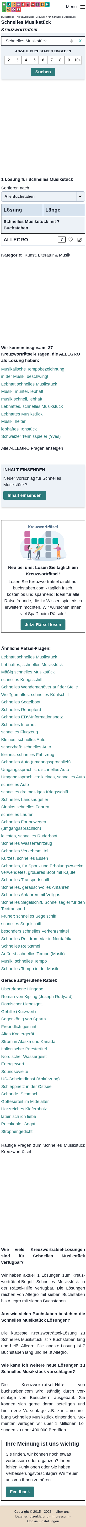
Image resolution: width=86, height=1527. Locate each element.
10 (76, 60)
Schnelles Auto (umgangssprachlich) (36, 762)
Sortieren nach (15, 188)
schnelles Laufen (17, 814)
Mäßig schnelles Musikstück (28, 672)
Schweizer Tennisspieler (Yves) (31, 436)
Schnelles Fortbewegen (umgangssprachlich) (23, 825)
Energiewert (12, 1064)
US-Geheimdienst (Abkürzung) (30, 1079)
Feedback (20, 1491)
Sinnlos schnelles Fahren (25, 807)
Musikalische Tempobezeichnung (32, 369)
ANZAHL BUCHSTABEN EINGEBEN (43, 51)
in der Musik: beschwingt (24, 376)
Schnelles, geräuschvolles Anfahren (35, 887)
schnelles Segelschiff (21, 923)
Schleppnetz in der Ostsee (26, 1086)
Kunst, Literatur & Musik (47, 255)
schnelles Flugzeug (19, 732)
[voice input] (71, 41)
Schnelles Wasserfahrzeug (26, 843)
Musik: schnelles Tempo (24, 961)
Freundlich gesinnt (18, 1026)
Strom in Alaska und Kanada (28, 1041)
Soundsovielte (14, 1071)
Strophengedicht (16, 1131)
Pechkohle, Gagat (18, 1124)
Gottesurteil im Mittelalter (25, 1101)
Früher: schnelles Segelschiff (28, 916)
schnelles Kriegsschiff (22, 679)
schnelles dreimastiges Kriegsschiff (34, 792)
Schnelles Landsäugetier (24, 799)
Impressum (60, 1516)
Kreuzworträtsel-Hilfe (43, 1384)
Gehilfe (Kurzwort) (18, 1011)
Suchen (43, 71)
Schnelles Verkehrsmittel (24, 851)
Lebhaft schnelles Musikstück (29, 384)
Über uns (63, 1511)
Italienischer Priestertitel (24, 1049)
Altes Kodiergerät (17, 1034)
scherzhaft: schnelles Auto (26, 747)
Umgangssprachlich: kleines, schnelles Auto (43, 777)
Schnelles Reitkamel (20, 946)
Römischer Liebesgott (22, 1004)
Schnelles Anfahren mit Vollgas (30, 894)
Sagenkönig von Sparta (23, 1019)
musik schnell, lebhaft (21, 399)
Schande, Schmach (19, 1094)
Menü (73, 6)
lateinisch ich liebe (18, 1116)
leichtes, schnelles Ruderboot (29, 836)
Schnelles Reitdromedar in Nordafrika (37, 938)
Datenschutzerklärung (31, 1516)
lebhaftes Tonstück (19, 429)
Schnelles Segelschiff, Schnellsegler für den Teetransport (43, 905)
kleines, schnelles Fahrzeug (27, 754)
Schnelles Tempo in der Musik (29, 968)
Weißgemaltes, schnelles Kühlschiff (35, 694)
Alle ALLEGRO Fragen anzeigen (32, 448)
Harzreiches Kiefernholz (24, 1109)
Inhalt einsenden (25, 495)
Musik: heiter (13, 421)
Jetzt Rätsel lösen (43, 624)
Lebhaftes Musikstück (22, 414)
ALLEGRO (16, 239)
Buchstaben (8, 16)
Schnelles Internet (18, 724)
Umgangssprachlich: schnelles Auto (35, 769)
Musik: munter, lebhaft (22, 391)
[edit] (79, 239)
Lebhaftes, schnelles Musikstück (32, 406)
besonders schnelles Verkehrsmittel (35, 931)
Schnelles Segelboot (20, 702)
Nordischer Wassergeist (24, 1056)
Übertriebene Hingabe (22, 989)
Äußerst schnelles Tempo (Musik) (33, 953)
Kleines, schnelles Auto (23, 739)
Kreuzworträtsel (25, 16)
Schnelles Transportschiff (25, 879)
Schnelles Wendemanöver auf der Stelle (39, 687)
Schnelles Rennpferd (21, 709)
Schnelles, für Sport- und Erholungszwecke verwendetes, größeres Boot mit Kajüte (42, 869)
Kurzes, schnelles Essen (24, 858)
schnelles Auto (15, 784)
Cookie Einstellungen (43, 1521)
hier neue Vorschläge (23, 1410)
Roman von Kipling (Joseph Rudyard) (37, 996)
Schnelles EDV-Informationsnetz (32, 717)
